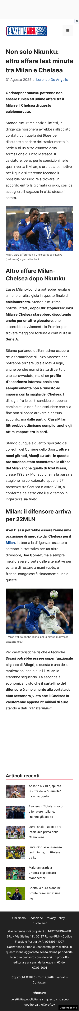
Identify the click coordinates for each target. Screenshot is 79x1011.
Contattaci (39, 982)
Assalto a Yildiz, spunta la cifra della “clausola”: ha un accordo (45, 791)
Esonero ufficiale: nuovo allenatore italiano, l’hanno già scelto (46, 811)
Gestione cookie (68, 1007)
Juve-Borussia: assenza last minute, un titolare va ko (45, 852)
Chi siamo (19, 918)
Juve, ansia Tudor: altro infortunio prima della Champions (45, 832)
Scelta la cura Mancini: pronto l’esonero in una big (45, 893)
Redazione (36, 918)
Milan (10, 543)
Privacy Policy (55, 918)
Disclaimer (39, 923)
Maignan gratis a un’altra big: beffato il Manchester (43, 873)
